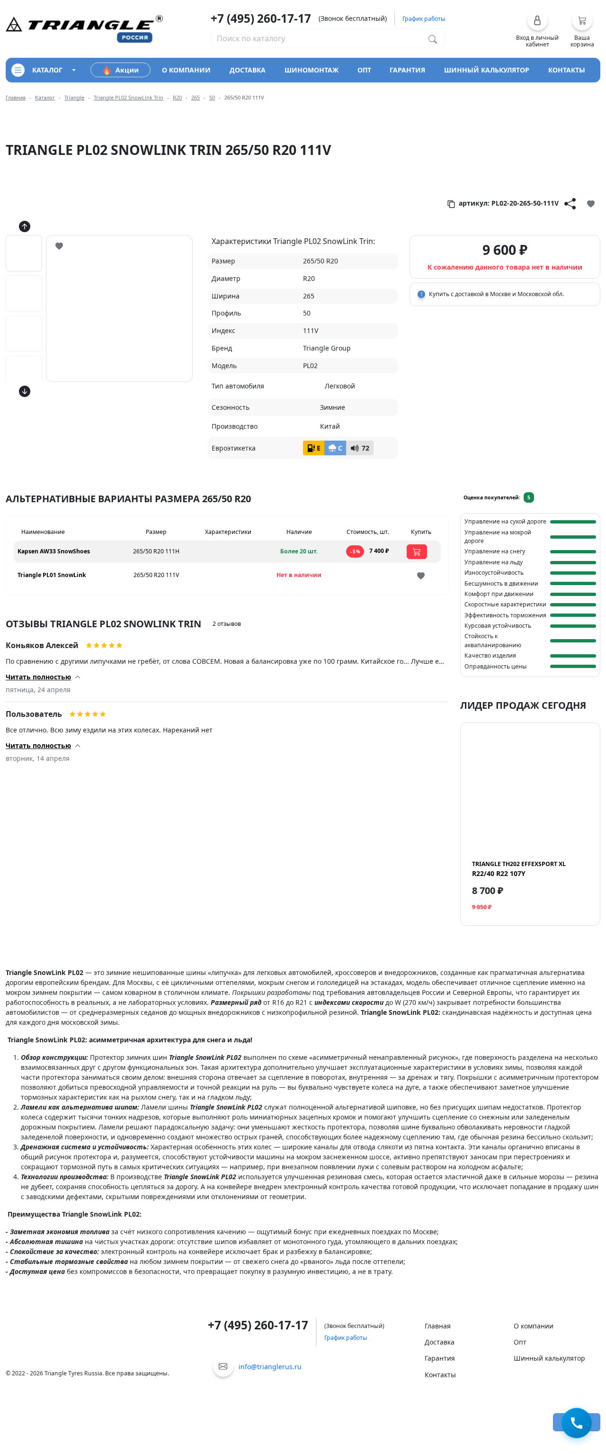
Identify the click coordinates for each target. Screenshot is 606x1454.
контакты (566, 69)
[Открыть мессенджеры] (576, 1424)
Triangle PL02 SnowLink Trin (128, 97)
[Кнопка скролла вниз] (24, 391)
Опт (520, 1341)
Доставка (439, 1341)
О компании (533, 1325)
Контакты (440, 1374)
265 (195, 97)
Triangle (74, 97)
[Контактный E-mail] (223, 1366)
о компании (186, 69)
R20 (177, 97)
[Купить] (417, 551)
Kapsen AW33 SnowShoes (54, 551)
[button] (537, 29)
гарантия (407, 69)
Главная (16, 97)
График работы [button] (424, 19)
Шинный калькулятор (549, 1358)
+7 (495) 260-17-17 (261, 18)
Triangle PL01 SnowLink (52, 575)
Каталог (45, 97)
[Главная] (84, 28)
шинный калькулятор (486, 69)
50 (212, 97)
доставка (248, 69)
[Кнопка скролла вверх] (24, 226)
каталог (47, 69)
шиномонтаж (312, 69)
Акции (127, 69)
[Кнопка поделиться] (570, 203)
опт (364, 69)
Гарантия (440, 1358)
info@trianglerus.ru (270, 1366)
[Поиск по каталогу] (432, 38)
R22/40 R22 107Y (519, 869)
